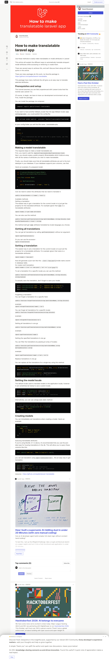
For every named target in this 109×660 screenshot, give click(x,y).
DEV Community (92, 34)
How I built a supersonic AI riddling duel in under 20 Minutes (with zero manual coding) (41, 531)
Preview (29, 573)
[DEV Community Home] (6, 2)
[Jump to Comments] (7, 53)
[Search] (10, 2)
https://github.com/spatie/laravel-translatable (31, 76)
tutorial (34, 54)
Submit (21, 573)
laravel (22, 54)
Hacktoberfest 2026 (61, 626)
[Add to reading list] (7, 59)
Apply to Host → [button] (83, 98)
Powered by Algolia (53, 2)
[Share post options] (6, 69)
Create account (98, 2)
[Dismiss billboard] (106, 636)
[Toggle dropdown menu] (69, 479)
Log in (89, 2)
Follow (90, 13)
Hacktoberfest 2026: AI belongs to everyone (39, 620)
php (17, 54)
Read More (19, 553)
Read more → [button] (20, 634)
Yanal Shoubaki (23, 35)
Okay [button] (11, 657)
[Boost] (7, 64)
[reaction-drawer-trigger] (7, 47)
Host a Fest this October (88, 83)
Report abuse (48, 578)
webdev (28, 54)
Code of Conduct (38, 578)
